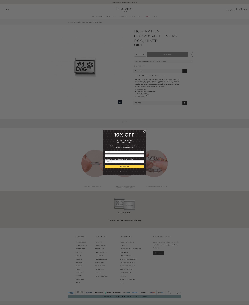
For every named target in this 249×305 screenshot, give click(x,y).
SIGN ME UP (124, 167)
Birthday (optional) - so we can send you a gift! (119, 159)
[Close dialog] (145, 131)
